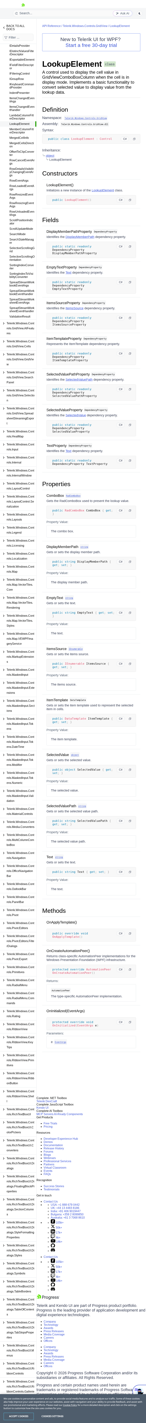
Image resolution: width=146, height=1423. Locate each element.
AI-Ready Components (68, 1114)
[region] (73, 1408)
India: (66, 1211)
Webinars (50, 1158)
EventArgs (60, 1042)
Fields (50, 219)
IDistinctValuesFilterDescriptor (21, 53)
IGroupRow (16, 78)
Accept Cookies (18, 1416)
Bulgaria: (67, 1214)
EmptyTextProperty (61, 267)
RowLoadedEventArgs (21, 187)
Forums (48, 1151)
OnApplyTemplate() (61, 922)
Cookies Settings (52, 1416)
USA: (65, 1204)
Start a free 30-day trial (91, 45)
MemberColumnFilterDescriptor (21, 131)
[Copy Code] (134, 139)
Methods (54, 910)
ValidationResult (19, 316)
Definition (55, 109)
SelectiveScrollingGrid (22, 250)
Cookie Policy (70, 1405)
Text (68, 272)
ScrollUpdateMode (21, 228)
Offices (48, 1340)
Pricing (48, 1126)
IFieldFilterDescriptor (21, 67)
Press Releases (54, 1331)
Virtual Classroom (55, 1167)
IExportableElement (21, 59)
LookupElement (19, 123)
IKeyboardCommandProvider (21, 86)
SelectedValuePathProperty (68, 374)
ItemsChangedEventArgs (22, 100)
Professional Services (57, 1161)
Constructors (60, 173)
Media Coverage (54, 1334)
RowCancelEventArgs (22, 162)
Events (48, 1170)
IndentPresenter (19, 92)
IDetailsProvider (19, 45)
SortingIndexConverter (21, 267)
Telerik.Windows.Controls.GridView (85, 25)
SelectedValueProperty (64, 410)
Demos (48, 1141)
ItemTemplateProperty (64, 339)
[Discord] (53, 1250)
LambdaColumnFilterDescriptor (21, 117)
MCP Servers (44, 1114)
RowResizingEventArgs (21, 205)
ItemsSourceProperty (63, 303)
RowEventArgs (18, 180)
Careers (49, 1337)
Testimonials (51, 1189)
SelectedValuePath (79, 379)
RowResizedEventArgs (21, 196)
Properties (56, 483)
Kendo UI (42, 1107)
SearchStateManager (21, 241)
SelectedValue (76, 415)
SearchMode (17, 234)
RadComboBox (73, 495)
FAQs (47, 1174)
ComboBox (55, 496)
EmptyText (54, 598)
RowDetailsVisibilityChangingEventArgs (21, 172)
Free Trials (50, 1123)
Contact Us (51, 1201)
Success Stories (54, 1186)
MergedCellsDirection (21, 145)
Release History (54, 1148)
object (50, 156)
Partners (49, 1164)
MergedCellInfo (19, 137)
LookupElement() (60, 185)
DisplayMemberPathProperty (69, 232)
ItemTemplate (57, 700)
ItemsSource (75, 308)
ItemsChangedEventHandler (22, 108)
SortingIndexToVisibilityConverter (21, 275)
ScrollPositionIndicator (21, 222)
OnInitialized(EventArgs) (65, 1011)
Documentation (53, 1145)
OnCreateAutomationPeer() (68, 951)
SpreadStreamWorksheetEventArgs (21, 301)
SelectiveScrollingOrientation (22, 258)
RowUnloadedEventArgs (21, 213)
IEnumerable (76, 648)
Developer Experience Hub (61, 1138)
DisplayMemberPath (80, 237)
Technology (51, 1324)
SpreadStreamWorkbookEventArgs (21, 284)
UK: (65, 1207)
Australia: (68, 1217)
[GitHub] (53, 1246)
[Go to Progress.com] (48, 1298)
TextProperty (56, 446)
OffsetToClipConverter (21, 153)
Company (50, 1321)
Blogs (47, 1154)
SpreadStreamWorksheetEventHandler (21, 309)
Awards (48, 1328)
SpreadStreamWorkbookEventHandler (21, 292)
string (84, 546)
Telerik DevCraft (46, 1101)
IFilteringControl (19, 73)
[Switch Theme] (139, 13)
